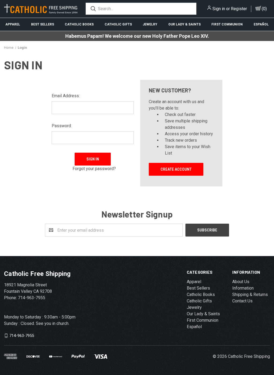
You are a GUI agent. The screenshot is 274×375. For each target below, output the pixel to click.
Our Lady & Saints (184, 24)
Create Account (176, 169)
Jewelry (150, 24)
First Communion (227, 24)
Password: (62, 125)
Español (194, 326)
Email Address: (66, 95)
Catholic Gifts (118, 24)
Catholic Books (79, 24)
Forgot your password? (94, 168)
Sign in (218, 8)
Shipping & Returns (250, 294)
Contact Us (242, 300)
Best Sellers (42, 24)
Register (239, 8)
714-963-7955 (21, 335)
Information (243, 288)
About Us (240, 281)
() (264, 8)
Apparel (12, 24)
